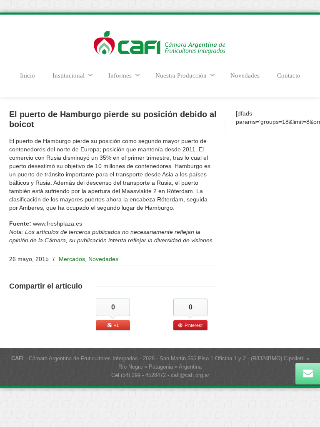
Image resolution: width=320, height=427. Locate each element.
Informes (120, 75)
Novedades (245, 75)
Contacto (288, 75)
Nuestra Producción (181, 75)
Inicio (27, 75)
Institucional (68, 75)
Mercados (72, 259)
